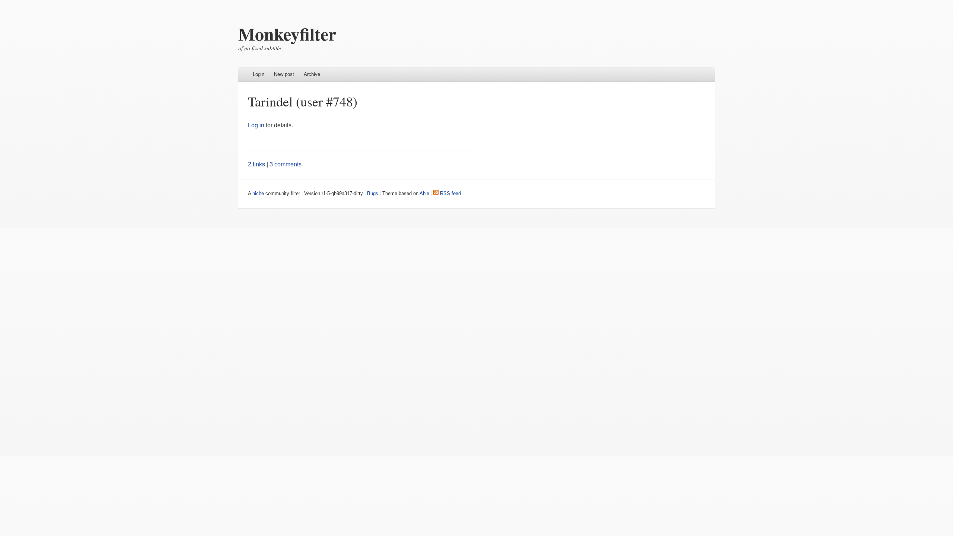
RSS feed (450, 193)
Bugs (372, 193)
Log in (256, 125)
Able (424, 193)
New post (284, 74)
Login (258, 74)
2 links (256, 164)
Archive (312, 74)
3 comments (286, 164)
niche (258, 193)
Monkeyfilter (287, 33)
